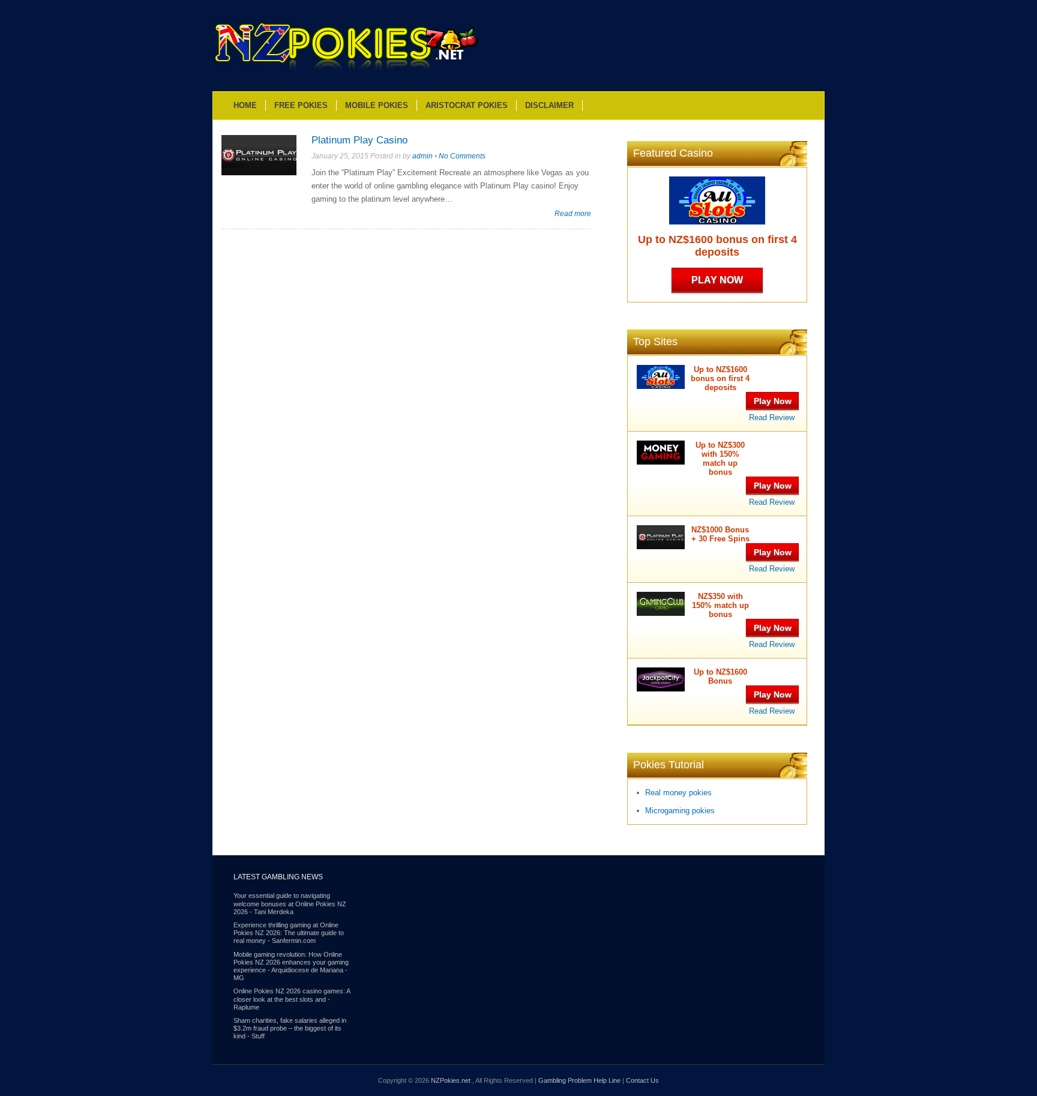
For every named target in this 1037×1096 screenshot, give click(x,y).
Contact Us (642, 1080)
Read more (573, 213)
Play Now (717, 280)
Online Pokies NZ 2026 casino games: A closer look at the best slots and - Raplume (291, 998)
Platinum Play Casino (359, 140)
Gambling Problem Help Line (579, 1080)
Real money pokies (678, 792)
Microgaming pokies (680, 810)
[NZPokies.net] (346, 70)
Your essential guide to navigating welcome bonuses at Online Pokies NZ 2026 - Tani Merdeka (289, 903)
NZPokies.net (451, 1080)
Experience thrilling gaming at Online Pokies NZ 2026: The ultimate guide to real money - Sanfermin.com (288, 932)
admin (422, 156)
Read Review (772, 417)
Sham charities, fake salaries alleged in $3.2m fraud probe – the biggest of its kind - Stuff (289, 1028)
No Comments (462, 156)
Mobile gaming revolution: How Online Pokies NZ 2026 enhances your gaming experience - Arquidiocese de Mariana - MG (291, 966)
